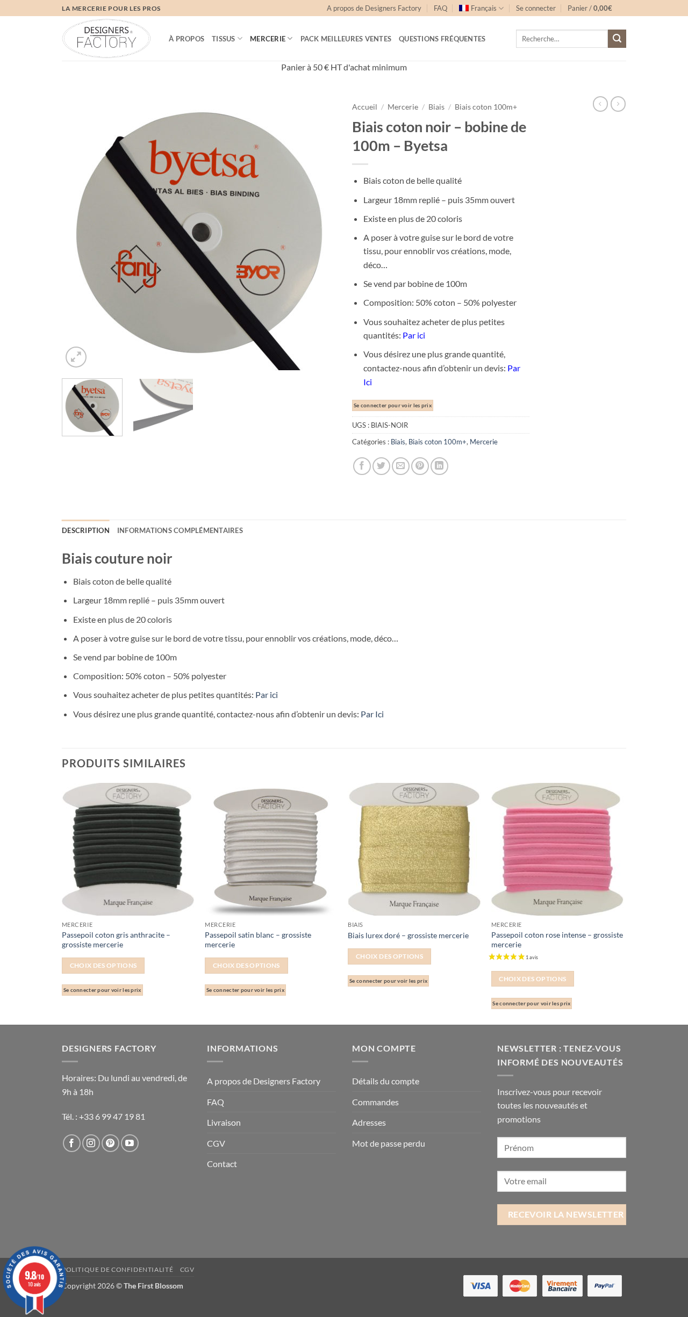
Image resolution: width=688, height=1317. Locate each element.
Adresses (369, 1122)
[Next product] (600, 103)
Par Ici (372, 714)
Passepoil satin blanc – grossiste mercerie (258, 939)
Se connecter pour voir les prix (393, 405)
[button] (536, 8)
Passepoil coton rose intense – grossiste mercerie (557, 939)
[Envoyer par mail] (401, 466)
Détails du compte (385, 1081)
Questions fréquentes (442, 38)
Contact (222, 1163)
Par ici (266, 694)
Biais (436, 107)
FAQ (440, 8)
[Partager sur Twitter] (381, 466)
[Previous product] (618, 103)
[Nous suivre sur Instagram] (91, 1143)
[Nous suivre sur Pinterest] (110, 1143)
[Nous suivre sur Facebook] (72, 1143)
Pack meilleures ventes (346, 38)
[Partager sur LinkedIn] (439, 466)
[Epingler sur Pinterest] (420, 466)
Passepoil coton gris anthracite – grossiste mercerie (116, 939)
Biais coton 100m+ (486, 107)
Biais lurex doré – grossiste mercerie (408, 935)
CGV (216, 1143)
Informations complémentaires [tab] (180, 530)
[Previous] (80, 233)
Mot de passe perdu (388, 1143)
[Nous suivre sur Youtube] (130, 1143)
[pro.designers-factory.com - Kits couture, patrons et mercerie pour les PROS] (107, 38)
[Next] (317, 233)
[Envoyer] (617, 39)
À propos (186, 38)
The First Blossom (153, 1285)
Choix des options (103, 965)
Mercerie (267, 38)
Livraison (224, 1122)
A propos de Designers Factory (374, 8)
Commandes (375, 1102)
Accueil (364, 107)
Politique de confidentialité (117, 1269)
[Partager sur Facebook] (362, 466)
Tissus (223, 38)
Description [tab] (86, 530)
